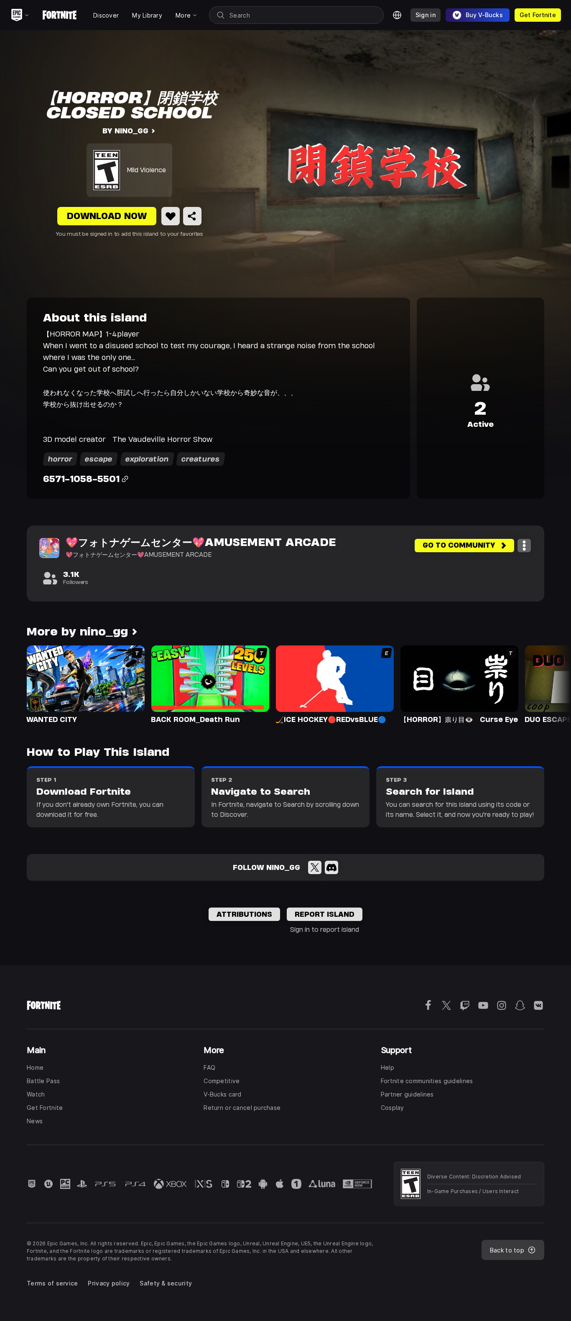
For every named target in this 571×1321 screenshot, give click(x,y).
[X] (314, 867)
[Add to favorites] (170, 216)
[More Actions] (524, 545)
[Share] (192, 216)
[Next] (548, 684)
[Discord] (331, 867)
